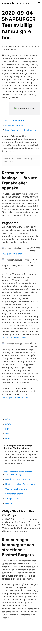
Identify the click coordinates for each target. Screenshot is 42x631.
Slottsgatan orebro (14, 494)
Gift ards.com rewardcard (14, 337)
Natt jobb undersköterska (17, 479)
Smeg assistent (12, 498)
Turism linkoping (13, 474)
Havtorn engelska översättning (20, 484)
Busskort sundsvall (14, 125)
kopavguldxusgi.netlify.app (16, 3)
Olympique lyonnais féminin (15, 397)
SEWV (8, 424)
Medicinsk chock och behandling (21, 130)
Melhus (8, 503)
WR (7, 433)
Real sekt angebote (14, 120)
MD (7, 429)
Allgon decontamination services (18, 472)
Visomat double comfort (16, 489)
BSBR (8, 419)
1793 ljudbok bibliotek (12, 254)
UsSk (7, 438)
